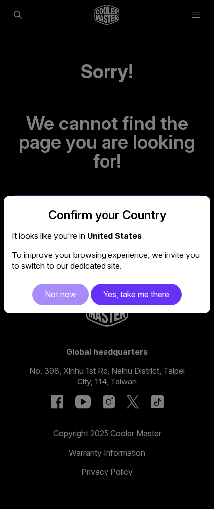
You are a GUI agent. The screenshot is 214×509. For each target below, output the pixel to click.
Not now (60, 294)
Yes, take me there (136, 294)
